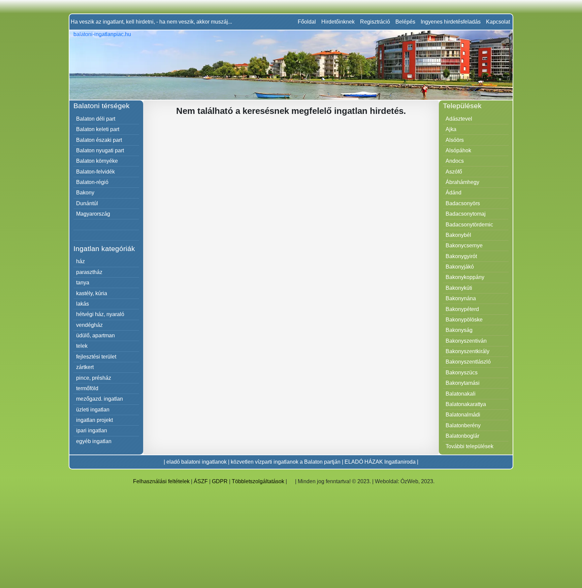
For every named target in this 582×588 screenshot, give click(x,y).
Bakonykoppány (465, 277)
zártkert (85, 367)
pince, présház (93, 378)
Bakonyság (459, 330)
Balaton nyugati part (100, 150)
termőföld (87, 388)
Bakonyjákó (460, 267)
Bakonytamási (463, 383)
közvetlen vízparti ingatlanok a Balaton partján (286, 462)
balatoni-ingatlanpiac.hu (102, 34)
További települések (469, 446)
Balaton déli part (95, 119)
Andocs (455, 161)
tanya (82, 282)
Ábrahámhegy (462, 182)
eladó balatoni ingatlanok (196, 462)
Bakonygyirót (461, 256)
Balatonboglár (462, 436)
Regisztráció (375, 22)
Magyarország (93, 214)
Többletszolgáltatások (258, 481)
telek (82, 346)
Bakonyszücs (462, 372)
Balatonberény (463, 425)
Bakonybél (458, 235)
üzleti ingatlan (92, 409)
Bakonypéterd (462, 309)
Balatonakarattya (466, 404)
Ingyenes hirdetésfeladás (451, 22)
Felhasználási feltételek (161, 481)
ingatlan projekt (94, 420)
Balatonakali (461, 394)
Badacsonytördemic (469, 224)
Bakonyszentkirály (467, 351)
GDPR (220, 481)
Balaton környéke (97, 161)
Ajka (451, 129)
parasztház (89, 272)
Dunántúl (87, 203)
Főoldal (307, 22)
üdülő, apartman (95, 335)
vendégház (89, 325)
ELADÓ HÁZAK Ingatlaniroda (380, 462)
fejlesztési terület (96, 357)
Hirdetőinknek (338, 22)
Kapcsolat (498, 22)
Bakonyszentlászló (468, 362)
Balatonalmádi (463, 414)
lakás (82, 304)
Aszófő (454, 172)
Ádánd (453, 192)
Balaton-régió (92, 182)
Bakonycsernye (464, 245)
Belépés (405, 22)
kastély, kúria (91, 293)
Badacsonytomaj (466, 214)
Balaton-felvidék (95, 172)
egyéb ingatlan (93, 441)
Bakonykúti (459, 288)
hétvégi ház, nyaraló (100, 314)
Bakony (85, 192)
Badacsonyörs (463, 203)
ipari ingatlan (91, 430)
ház (80, 261)
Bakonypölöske (464, 319)
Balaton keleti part (97, 129)
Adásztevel (459, 119)
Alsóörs (455, 140)
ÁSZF (201, 481)
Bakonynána (461, 298)
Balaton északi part (99, 140)
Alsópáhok (458, 150)
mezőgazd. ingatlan (99, 399)
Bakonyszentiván (466, 341)
